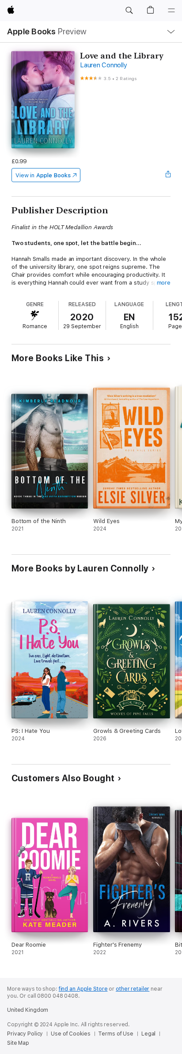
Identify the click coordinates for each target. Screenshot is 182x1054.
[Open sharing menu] (168, 175)
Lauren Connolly (103, 65)
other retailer (132, 989)
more (164, 282)
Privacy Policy (25, 1034)
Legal (148, 1034)
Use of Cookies (70, 1034)
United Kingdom (27, 1010)
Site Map (18, 1043)
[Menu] (171, 10)
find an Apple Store (83, 989)
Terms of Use (115, 1034)
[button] (129, 10)
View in (43, 175)
